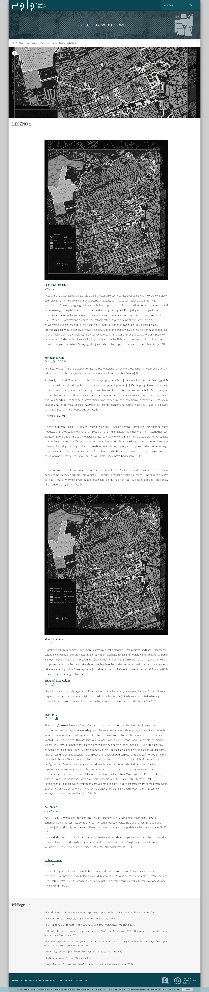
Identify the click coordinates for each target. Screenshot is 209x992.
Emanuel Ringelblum (57, 680)
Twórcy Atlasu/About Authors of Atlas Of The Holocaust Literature (49, 980)
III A (57, 463)
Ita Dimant (51, 807)
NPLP (14, 43)
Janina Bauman (53, 860)
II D (53, 361)
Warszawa (45, 43)
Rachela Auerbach (55, 284)
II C (53, 288)
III (53, 420)
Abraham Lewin (54, 357)
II (49, 420)
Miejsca (54, 43)
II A (57, 643)
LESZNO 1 (71, 43)
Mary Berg (51, 714)
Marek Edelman (54, 639)
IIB (56, 718)
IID (56, 810)
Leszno (62, 43)
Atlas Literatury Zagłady (28, 43)
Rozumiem (187, 989)
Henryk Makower (55, 416)
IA (52, 864)
